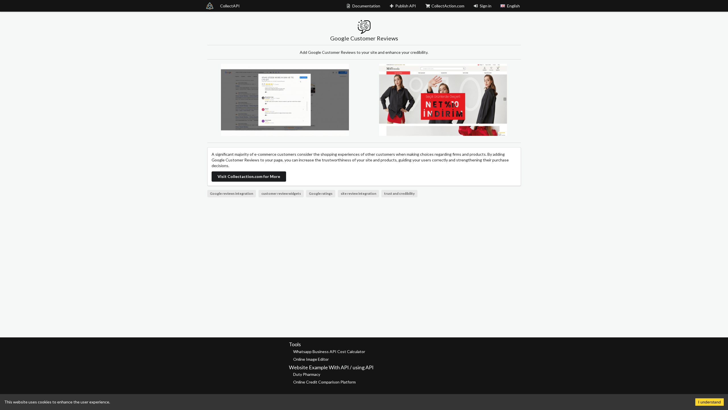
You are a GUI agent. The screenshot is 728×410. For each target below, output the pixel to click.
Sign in (485, 5)
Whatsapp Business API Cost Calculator (329, 351)
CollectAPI (230, 5)
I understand (709, 402)
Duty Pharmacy (306, 374)
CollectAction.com (447, 5)
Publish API (405, 5)
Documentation (366, 5)
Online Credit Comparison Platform (324, 382)
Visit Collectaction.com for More (249, 176)
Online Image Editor (311, 359)
